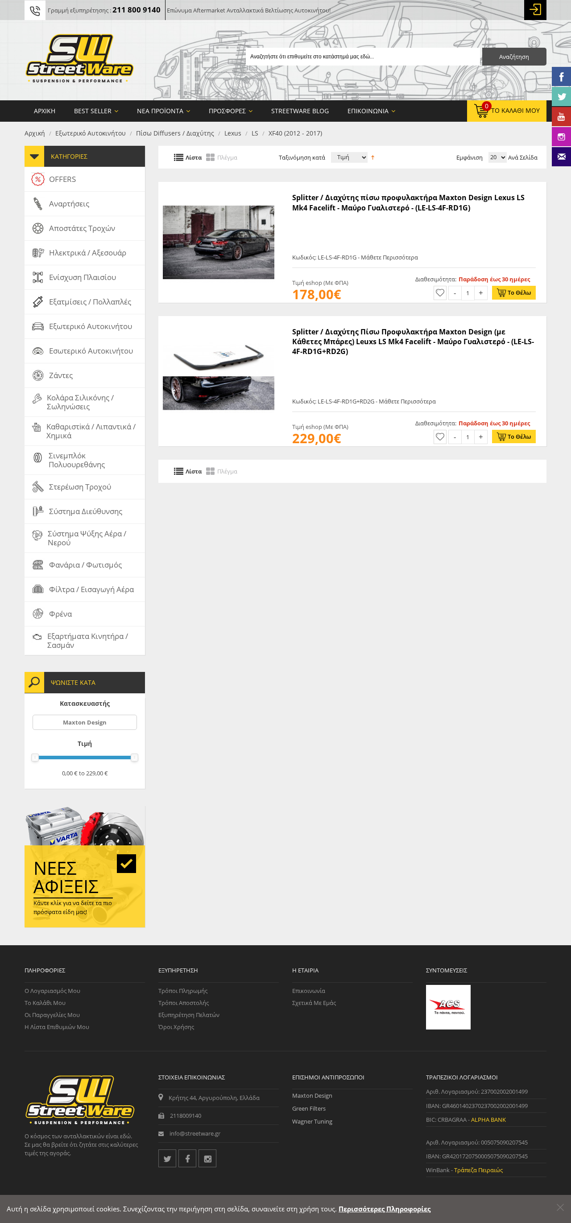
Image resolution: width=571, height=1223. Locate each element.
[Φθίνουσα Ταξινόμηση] (372, 156)
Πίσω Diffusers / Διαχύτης (175, 133)
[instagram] (207, 1158)
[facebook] (187, 1158)
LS (255, 133)
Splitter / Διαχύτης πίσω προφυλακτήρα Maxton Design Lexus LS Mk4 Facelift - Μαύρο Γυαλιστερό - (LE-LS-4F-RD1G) (408, 202)
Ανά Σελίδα (522, 157)
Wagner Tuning (312, 1121)
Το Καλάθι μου (45, 1003)
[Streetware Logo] (80, 60)
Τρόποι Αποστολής (183, 1003)
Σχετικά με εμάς (314, 1003)
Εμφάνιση (469, 157)
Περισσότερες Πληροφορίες (384, 1208)
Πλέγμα (227, 157)
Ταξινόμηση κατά (302, 157)
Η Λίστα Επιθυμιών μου (57, 1027)
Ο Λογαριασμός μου (52, 991)
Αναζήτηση (514, 57)
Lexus (232, 133)
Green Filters (309, 1108)
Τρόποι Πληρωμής (182, 991)
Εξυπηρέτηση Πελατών (188, 1015)
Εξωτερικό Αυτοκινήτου (90, 133)
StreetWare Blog (300, 111)
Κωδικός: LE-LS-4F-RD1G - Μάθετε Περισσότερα (355, 257)
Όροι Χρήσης (176, 1027)
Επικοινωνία (308, 991)
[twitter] (167, 1158)
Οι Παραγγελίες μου (52, 1015)
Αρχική (35, 133)
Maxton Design (85, 722)
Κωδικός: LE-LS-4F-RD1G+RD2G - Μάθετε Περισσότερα (364, 401)
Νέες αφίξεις (66, 877)
